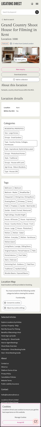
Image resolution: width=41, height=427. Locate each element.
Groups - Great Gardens (13, 137)
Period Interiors (10, 255)
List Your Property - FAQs (10, 325)
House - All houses (11, 219)
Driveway (21, 201)
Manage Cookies (20, 417)
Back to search (9, 20)
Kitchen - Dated (18, 233)
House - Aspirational (27, 219)
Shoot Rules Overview (9, 346)
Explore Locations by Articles (11, 322)
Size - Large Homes (11, 133)
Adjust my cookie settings (16, 308)
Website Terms (6, 380)
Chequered (9, 197)
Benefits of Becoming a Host (11, 332)
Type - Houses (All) (11, 171)
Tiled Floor (30, 264)
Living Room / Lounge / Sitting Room (18, 246)
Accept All (20, 422)
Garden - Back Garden (28, 206)
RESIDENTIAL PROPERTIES (14, 128)
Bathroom (8, 188)
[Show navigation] (37, 4)
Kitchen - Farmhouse (28, 237)
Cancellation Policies (8, 377)
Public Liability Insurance (10, 384)
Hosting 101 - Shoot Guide (10, 339)
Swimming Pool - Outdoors (14, 264)
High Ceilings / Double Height (15, 215)
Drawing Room (10, 201)
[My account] (32, 4)
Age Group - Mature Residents (15, 167)
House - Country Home (13, 224)
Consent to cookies (13, 303)
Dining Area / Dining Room (24, 197)
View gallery (22, 59)
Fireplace (14, 206)
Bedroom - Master (11, 192)
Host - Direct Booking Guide (11, 353)
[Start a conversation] (36, 421)
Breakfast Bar (25, 192)
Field (6, 206)
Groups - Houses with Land (14, 162)
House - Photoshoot (24, 228)
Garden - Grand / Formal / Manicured (18, 210)
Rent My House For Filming (10, 329)
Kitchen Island (10, 242)
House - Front (28, 224)
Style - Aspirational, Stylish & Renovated (19, 149)
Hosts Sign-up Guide (8, 336)
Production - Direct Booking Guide (13, 349)
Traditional (9, 268)
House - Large (10, 228)
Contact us (5, 363)
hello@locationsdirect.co (10, 394)
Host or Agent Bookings (9, 342)
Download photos (20, 74)
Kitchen (7, 233)
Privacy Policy (6, 374)
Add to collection (22, 79)
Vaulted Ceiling (20, 268)
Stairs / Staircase (11, 260)
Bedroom (18, 188)
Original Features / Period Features (17, 250)
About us (4, 367)
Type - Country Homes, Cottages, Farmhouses (16, 143)
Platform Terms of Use (9, 370)
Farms (29, 201)
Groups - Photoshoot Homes (15, 153)
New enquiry (20, 69)
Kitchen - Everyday (11, 237)
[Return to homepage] (11, 4)
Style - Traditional (11, 158)
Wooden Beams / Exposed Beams (16, 273)
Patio (34, 250)
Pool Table (22, 255)
